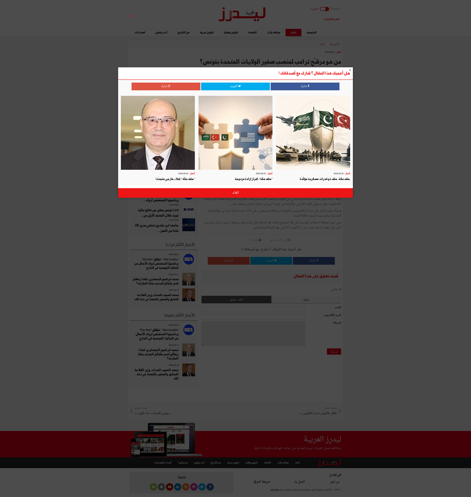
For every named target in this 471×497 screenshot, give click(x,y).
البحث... (196, 12)
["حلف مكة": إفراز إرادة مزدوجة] (235, 133)
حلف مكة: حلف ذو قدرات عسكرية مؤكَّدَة (325, 179)
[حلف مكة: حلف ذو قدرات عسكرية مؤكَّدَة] (313, 133)
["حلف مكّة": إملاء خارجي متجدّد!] (158, 133)
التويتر (234, 86)
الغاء (235, 193)
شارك (304, 86)
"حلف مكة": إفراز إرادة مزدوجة (253, 179)
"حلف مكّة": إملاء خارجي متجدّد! (175, 179)
